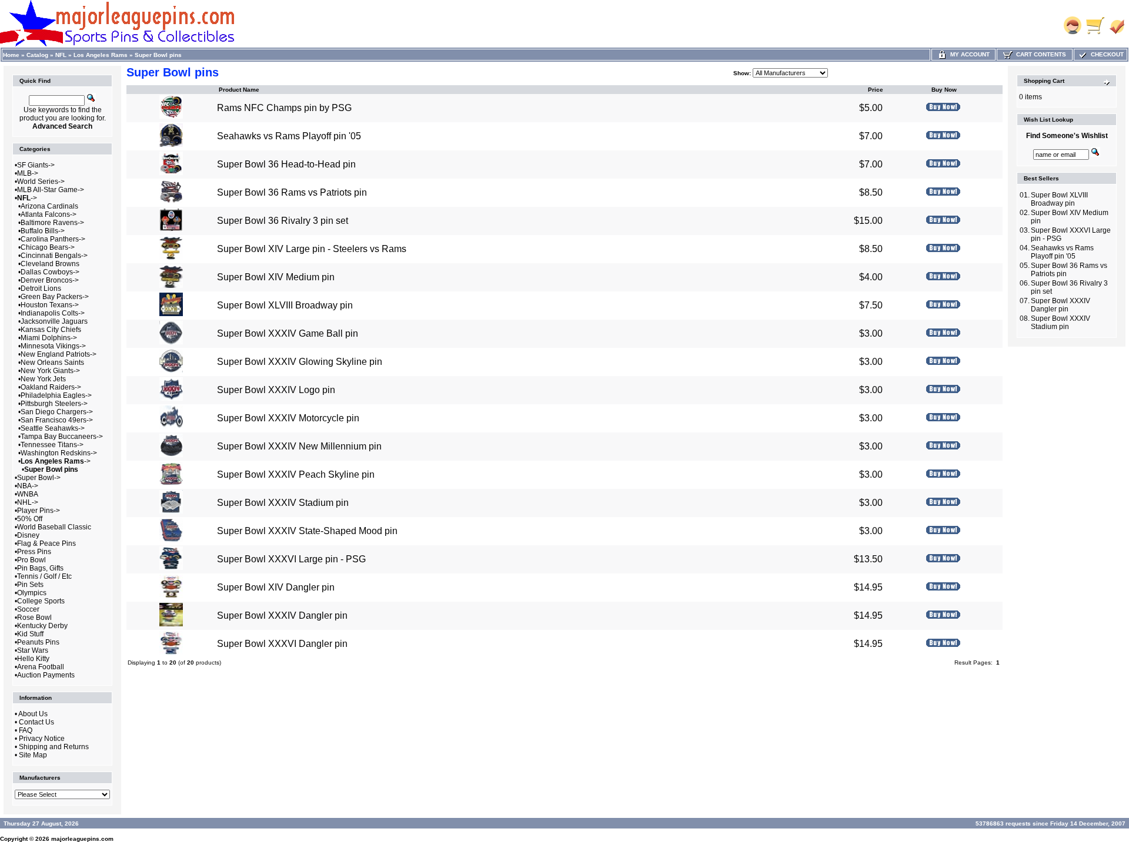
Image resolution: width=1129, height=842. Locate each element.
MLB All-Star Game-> (50, 190)
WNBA (27, 494)
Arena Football (40, 667)
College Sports (41, 601)
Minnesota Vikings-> (53, 346)
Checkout (1105, 54)
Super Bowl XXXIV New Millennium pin (299, 446)
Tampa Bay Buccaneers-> (62, 436)
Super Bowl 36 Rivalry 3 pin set (282, 221)
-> (27, 198)
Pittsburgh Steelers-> (54, 404)
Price (875, 89)
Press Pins (34, 552)
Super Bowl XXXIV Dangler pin (282, 615)
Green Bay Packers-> (55, 297)
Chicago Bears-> (48, 247)
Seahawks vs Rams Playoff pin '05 (289, 136)
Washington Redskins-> (59, 453)
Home (11, 55)
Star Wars (32, 650)
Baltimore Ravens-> (52, 223)
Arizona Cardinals (49, 206)
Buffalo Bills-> (43, 231)
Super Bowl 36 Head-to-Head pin (286, 164)
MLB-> (27, 173)
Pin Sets (30, 585)
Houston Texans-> (50, 305)
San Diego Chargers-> (57, 412)
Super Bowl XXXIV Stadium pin (283, 503)
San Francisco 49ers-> (57, 420)
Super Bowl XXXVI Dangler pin (282, 644)
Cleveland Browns (50, 264)
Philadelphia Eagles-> (56, 395)
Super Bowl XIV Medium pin (276, 277)
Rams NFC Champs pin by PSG (284, 108)
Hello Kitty (33, 659)
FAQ (25, 730)
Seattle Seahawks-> (53, 428)
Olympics (31, 593)
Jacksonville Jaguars (54, 321)
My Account (968, 54)
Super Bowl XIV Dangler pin (276, 587)
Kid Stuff (30, 634)
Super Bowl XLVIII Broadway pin (285, 305)
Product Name (239, 89)
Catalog (37, 55)
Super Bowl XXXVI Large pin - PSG (291, 559)
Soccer (28, 609)
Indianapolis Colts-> (53, 313)
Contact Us (36, 722)
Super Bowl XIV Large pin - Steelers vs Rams (311, 249)
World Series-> (41, 181)
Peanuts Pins (38, 642)
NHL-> (27, 502)
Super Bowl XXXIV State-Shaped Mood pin (307, 531)
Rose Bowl (34, 617)
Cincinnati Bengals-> (54, 255)
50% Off (29, 519)
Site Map (33, 755)
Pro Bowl (31, 560)
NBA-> (27, 486)
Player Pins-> (38, 510)
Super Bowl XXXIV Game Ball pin (287, 333)
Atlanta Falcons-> (48, 214)
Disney (28, 535)
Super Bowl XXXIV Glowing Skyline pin (299, 362)
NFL (60, 55)
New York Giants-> (50, 371)
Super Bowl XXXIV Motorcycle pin (288, 418)
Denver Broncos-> (50, 280)
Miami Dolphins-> (49, 338)
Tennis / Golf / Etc (44, 576)
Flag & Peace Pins (46, 543)
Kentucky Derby (42, 626)
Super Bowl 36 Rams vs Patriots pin (292, 192)
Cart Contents (1039, 54)
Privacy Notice (42, 738)
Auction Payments (46, 675)
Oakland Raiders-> (51, 387)
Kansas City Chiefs (51, 330)
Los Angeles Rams (101, 55)
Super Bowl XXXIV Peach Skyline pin (296, 474)
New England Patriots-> (58, 354)
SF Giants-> (36, 165)
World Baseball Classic (54, 527)
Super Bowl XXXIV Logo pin (276, 390)
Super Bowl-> (39, 478)
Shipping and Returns (54, 747)
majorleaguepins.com (82, 839)
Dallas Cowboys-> (50, 272)
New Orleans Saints (52, 362)
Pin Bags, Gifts (40, 568)
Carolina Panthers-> (53, 239)
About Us (33, 714)
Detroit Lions (41, 288)
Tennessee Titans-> (52, 445)
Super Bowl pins (158, 55)
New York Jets (43, 379)
